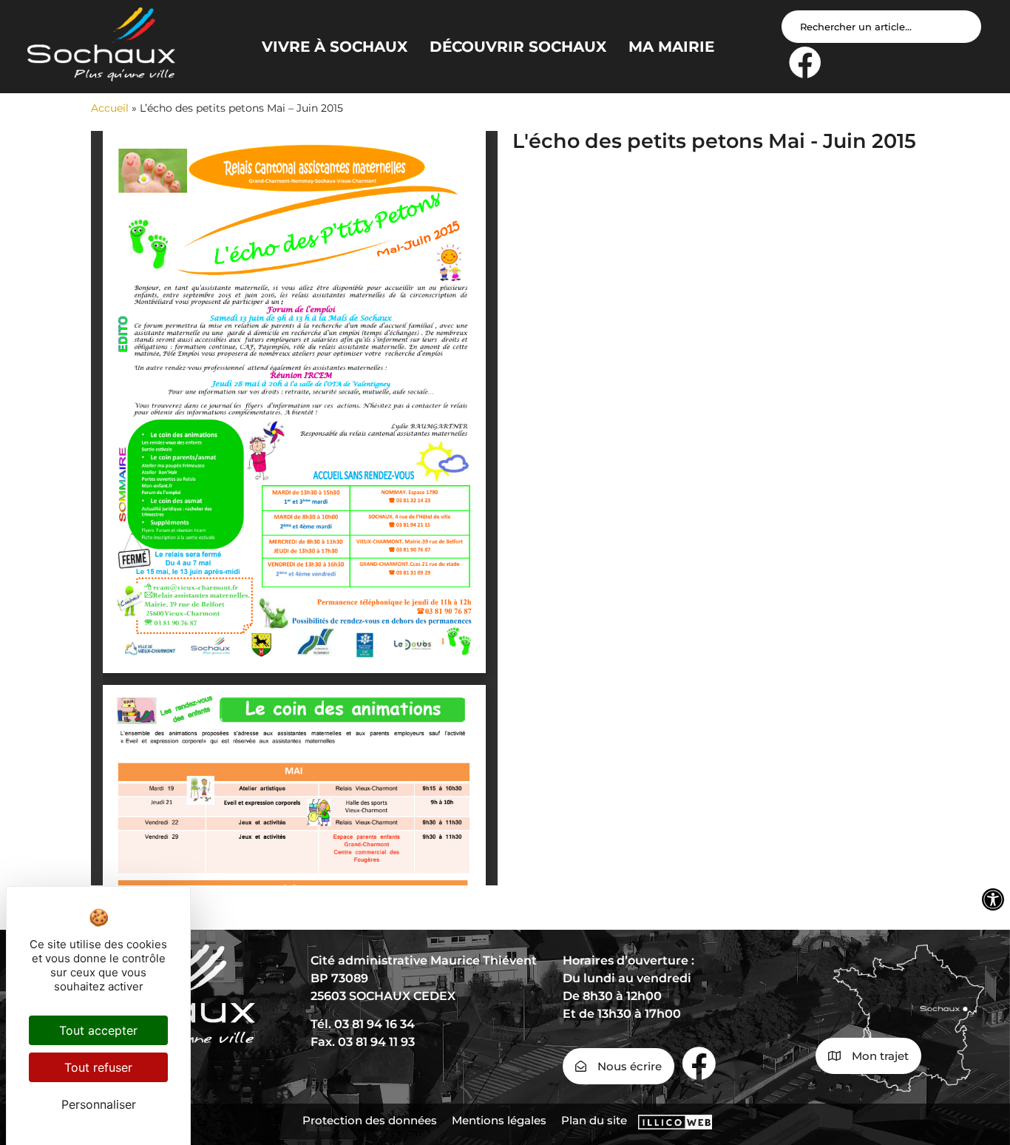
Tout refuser (98, 1067)
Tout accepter (98, 1030)
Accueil (110, 108)
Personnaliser (98, 1104)
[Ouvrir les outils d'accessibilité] (993, 899)
